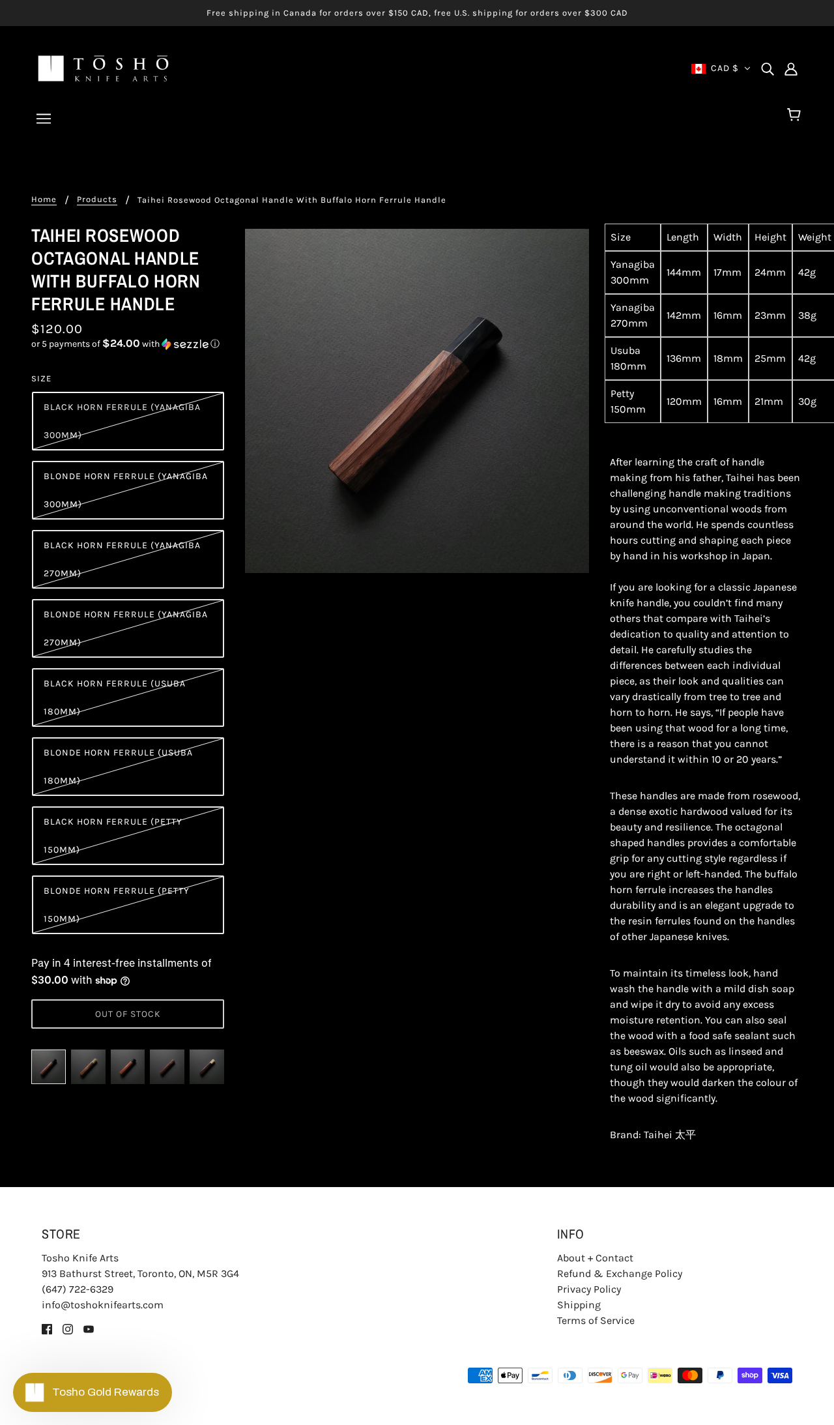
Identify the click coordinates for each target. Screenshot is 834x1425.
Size (41, 378)
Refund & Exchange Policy (619, 1273)
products (97, 199)
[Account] (791, 68)
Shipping (579, 1305)
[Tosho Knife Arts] (103, 67)
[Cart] (796, 115)
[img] (767, 68)
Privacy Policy (589, 1289)
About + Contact (595, 1258)
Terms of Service (596, 1320)
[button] (127, 344)
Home (44, 199)
